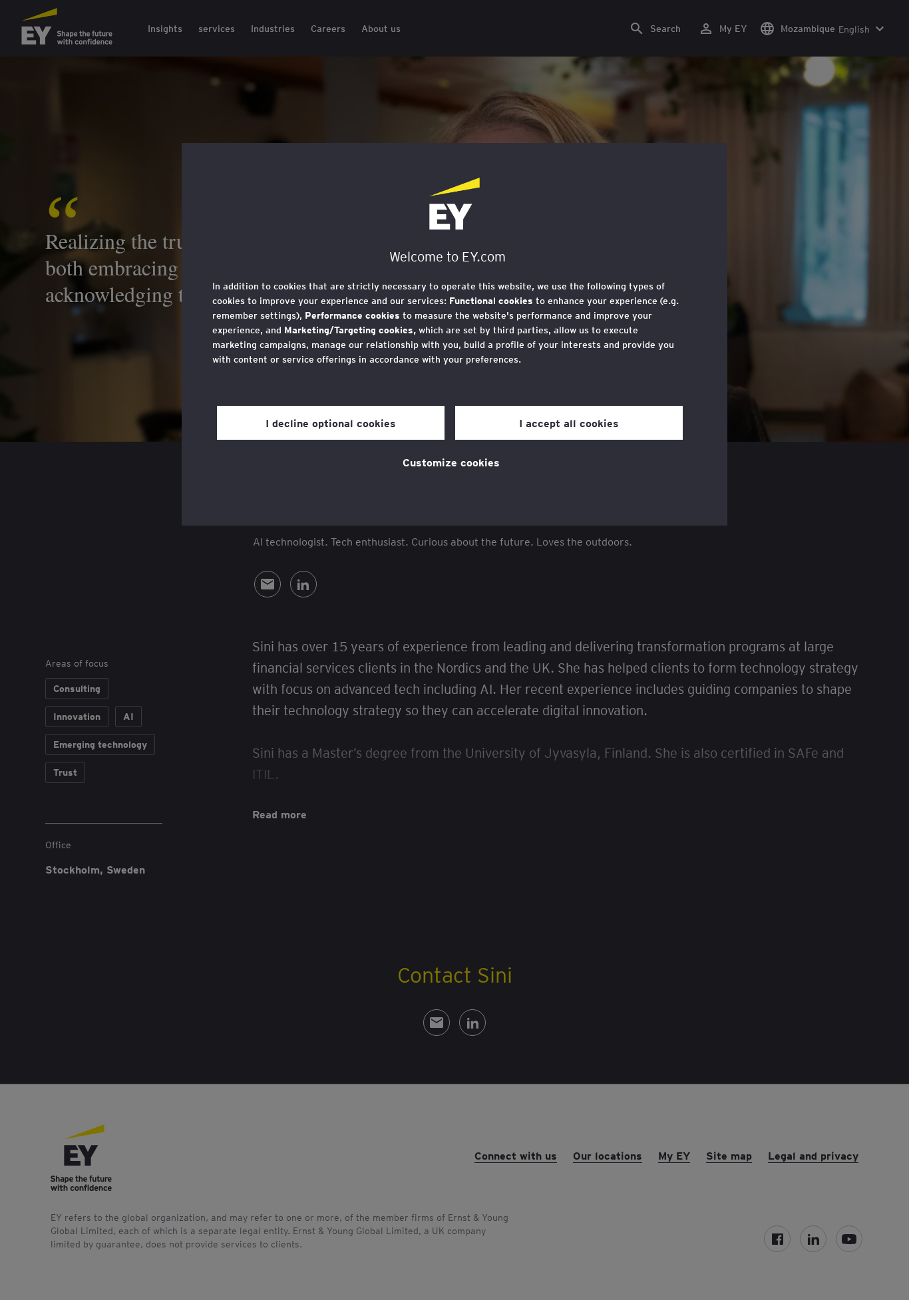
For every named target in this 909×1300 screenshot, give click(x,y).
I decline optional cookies (331, 422)
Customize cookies (451, 461)
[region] (454, 334)
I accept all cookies (569, 422)
